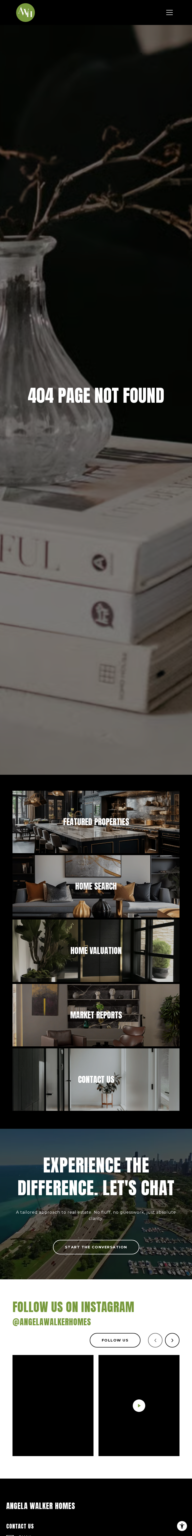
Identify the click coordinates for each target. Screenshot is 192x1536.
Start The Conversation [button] (96, 1247)
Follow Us (115, 1340)
